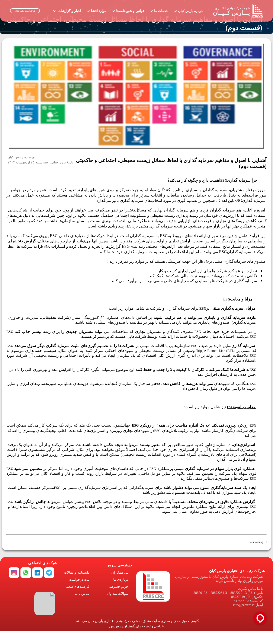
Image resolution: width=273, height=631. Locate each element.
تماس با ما (82, 593)
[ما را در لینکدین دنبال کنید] (37, 572)
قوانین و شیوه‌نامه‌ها (128, 10)
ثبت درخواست (79, 579)
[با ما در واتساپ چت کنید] (25, 572)
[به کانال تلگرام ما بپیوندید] (49, 572)
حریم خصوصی (118, 586)
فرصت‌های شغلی (77, 586)
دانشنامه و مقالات (76, 572)
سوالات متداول (117, 593)
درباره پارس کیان (188, 10)
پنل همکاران (119, 572)
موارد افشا (96, 10)
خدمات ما (159, 10)
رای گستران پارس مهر (125, 626)
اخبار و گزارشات (67, 10)
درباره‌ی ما (120, 579)
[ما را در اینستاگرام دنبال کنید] (14, 572)
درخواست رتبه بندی (25, 10)
